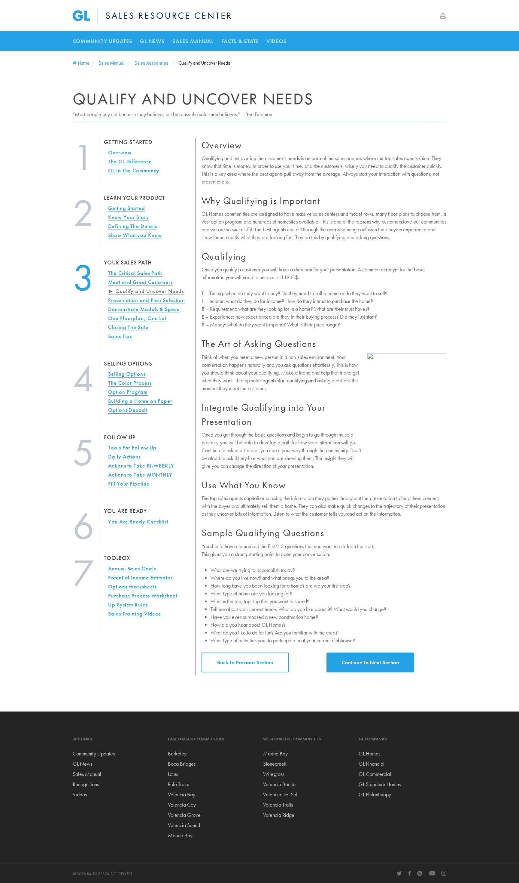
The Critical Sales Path (135, 273)
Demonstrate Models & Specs (143, 309)
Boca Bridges (182, 763)
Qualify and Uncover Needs (149, 291)
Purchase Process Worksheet (142, 595)
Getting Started (126, 208)
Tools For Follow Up (132, 447)
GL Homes (369, 753)
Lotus (173, 773)
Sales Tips (120, 336)
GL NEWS (152, 41)
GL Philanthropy (375, 794)
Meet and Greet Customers (140, 282)
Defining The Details (132, 226)
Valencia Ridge (278, 814)
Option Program (128, 391)
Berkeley (177, 753)
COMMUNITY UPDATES (102, 41)
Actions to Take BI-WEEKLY (141, 465)
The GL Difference (130, 161)
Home (84, 63)
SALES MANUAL (193, 41)
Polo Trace (179, 784)
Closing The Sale (128, 327)
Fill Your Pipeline (128, 483)
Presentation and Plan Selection (146, 300)
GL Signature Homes (380, 784)
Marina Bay (180, 835)
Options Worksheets (132, 586)
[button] (245, 662)
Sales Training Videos (134, 613)
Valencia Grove (184, 814)
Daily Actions (124, 456)
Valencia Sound (184, 825)
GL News (82, 763)
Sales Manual (87, 773)
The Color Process (129, 382)
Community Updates (94, 753)
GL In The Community (133, 170)
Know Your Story (128, 217)
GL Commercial (375, 773)
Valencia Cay (182, 804)
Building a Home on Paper (140, 400)
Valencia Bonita (279, 784)
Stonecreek (275, 763)
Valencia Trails (278, 804)
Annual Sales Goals (132, 568)
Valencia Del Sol (280, 794)
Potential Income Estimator (140, 577)
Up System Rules (128, 604)
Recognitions (86, 784)
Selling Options (126, 373)
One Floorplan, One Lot (137, 318)
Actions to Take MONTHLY (140, 474)
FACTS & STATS (240, 41)
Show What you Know (135, 235)
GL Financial (371, 763)
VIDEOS (276, 41)
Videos (80, 794)
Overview (119, 152)
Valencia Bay (181, 794)
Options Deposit (127, 409)
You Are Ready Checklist (138, 521)
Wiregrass (273, 773)
